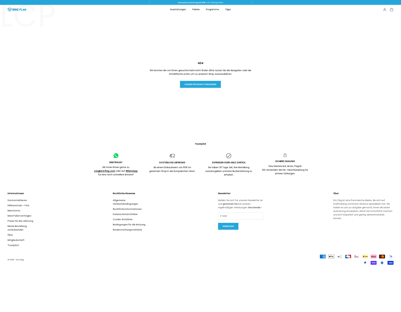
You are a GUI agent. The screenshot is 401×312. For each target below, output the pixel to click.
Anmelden (228, 226)
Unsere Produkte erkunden (200, 84)
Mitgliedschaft (16, 240)
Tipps (228, 9)
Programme (212, 9)
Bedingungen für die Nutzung (129, 224)
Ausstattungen (178, 9)
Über (10, 234)
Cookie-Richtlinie (123, 219)
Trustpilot (200, 143)
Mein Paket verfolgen (19, 215)
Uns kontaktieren (17, 200)
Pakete (196, 9)
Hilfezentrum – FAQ (18, 205)
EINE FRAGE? (115, 162)
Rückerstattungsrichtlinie (127, 229)
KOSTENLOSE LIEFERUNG (172, 162)
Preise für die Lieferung (20, 221)
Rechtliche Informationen (127, 209)
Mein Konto (14, 210)
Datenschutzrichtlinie (125, 214)
